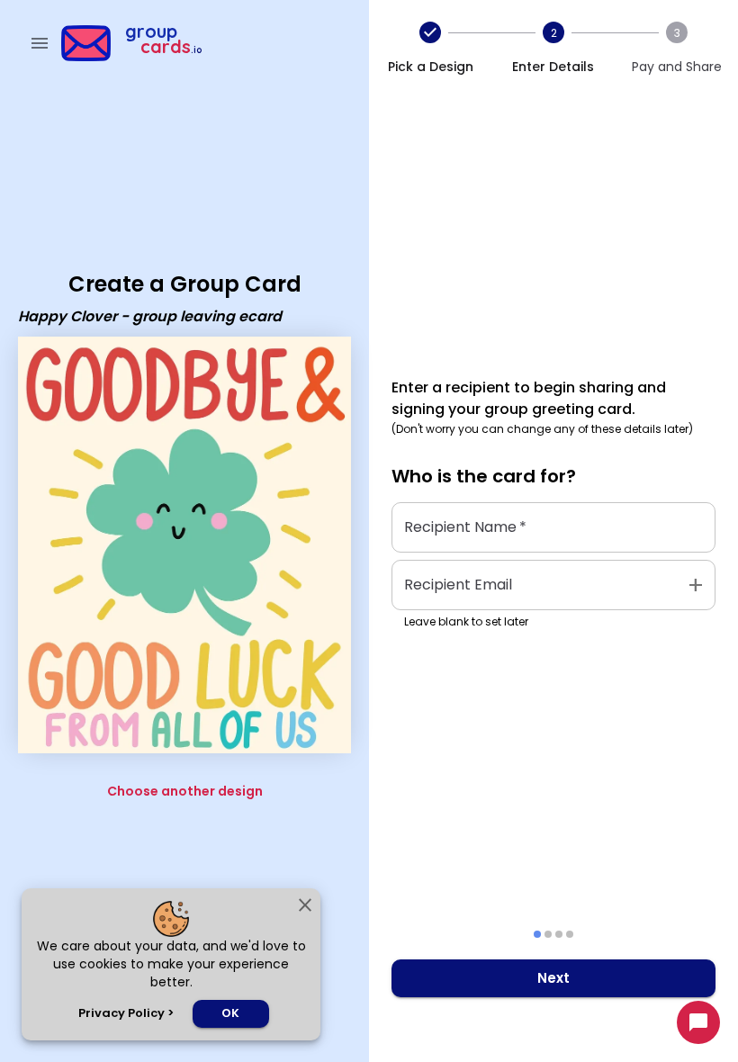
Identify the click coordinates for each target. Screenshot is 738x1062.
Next (553, 977)
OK (230, 1013)
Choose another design (185, 791)
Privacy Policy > (126, 1013)
